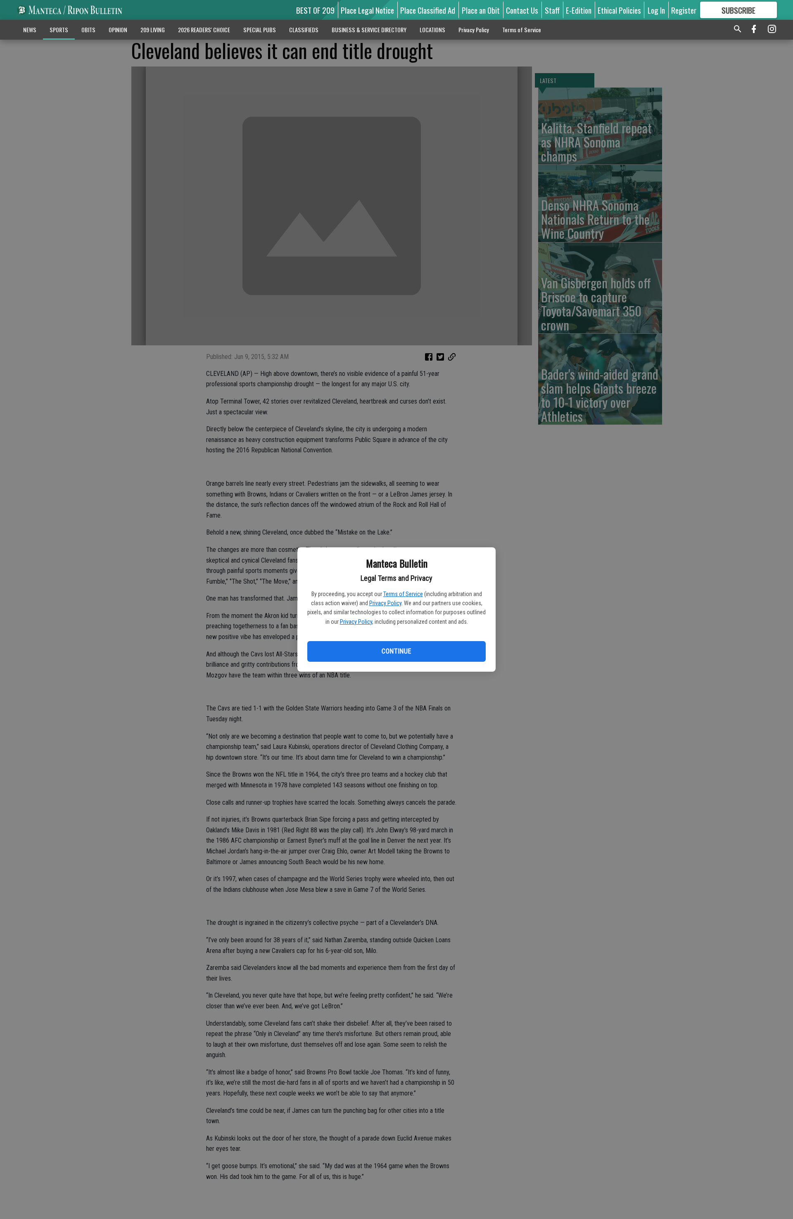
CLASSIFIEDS (303, 29)
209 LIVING (152, 29)
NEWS (29, 29)
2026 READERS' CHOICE (204, 29)
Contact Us (522, 10)
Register (683, 10)
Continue (396, 651)
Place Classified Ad (427, 10)
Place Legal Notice (367, 10)
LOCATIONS (432, 29)
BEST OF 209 (315, 10)
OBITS (88, 29)
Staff (552, 10)
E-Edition (578, 10)
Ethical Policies (619, 10)
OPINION (118, 29)
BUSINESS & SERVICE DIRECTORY (369, 29)
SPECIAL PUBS (259, 29)
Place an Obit (481, 10)
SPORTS (59, 29)
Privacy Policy (385, 603)
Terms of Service (403, 594)
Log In (656, 10)
